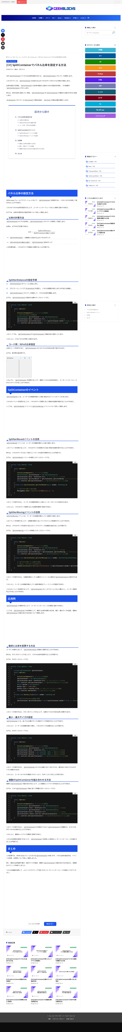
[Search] (113, 33)
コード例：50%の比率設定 (27, 125)
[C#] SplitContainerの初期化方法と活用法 (16, 1000)
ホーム (9, 57)
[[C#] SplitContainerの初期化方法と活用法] (17, 992)
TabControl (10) (93, 185)
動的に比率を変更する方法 (27, 143)
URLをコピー (50, 924)
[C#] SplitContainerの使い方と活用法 (66, 980)
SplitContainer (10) (95, 180)
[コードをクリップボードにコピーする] (75, 305)
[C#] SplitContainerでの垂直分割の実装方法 (41, 1000)
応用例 (20, 140)
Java (59, 18)
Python (67, 18)
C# (53, 18)
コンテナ (24, 57)
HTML (75, 18)
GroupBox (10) (93, 161)
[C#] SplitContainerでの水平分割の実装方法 (66, 1000)
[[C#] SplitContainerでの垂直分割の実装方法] (42, 992)
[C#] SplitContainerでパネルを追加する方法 (16, 960)
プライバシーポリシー (58, 1019)
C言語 (40, 18)
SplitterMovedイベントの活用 (28, 133)
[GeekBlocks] (61, 8)
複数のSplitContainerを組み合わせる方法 (31, 149)
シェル (83, 18)
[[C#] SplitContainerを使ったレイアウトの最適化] (42, 951)
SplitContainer (32, 57)
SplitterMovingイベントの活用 (28, 136)
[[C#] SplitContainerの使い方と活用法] (66, 971)
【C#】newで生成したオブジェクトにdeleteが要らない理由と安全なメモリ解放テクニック (53, 1)
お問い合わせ (70, 1019)
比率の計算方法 (24, 120)
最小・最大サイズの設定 (26, 146)
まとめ (20, 153)
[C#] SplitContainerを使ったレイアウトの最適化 (41, 960)
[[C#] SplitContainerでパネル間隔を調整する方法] (66, 951)
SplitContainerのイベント (26, 130)
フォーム (18, 57)
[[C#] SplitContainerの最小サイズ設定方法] (42, 971)
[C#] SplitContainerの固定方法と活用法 (16, 980)
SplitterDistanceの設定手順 (27, 123)
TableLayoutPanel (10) (95, 176)
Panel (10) (92, 166)
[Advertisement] (41, 37)
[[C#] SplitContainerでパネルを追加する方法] (17, 951)
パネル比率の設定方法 (25, 117)
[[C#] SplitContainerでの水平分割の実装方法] (66, 992)
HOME (34, 18)
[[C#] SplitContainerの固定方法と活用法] (17, 971)
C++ (47, 18)
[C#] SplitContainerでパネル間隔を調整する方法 (66, 960)
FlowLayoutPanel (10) (95, 171)
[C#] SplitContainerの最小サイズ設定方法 (41, 980)
